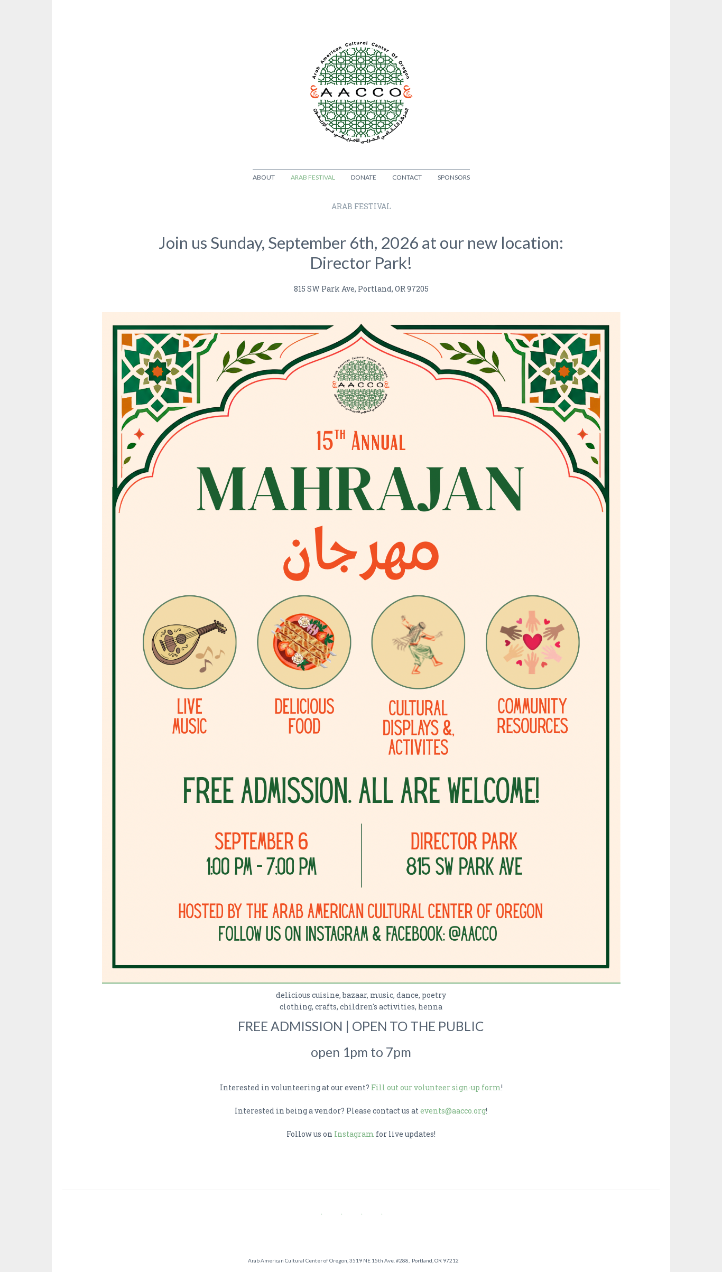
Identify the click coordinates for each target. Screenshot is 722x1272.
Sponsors (454, 177)
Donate (363, 177)
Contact (407, 177)
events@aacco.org (453, 1111)
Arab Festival (313, 177)
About (264, 177)
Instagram (354, 1134)
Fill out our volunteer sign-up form (436, 1087)
